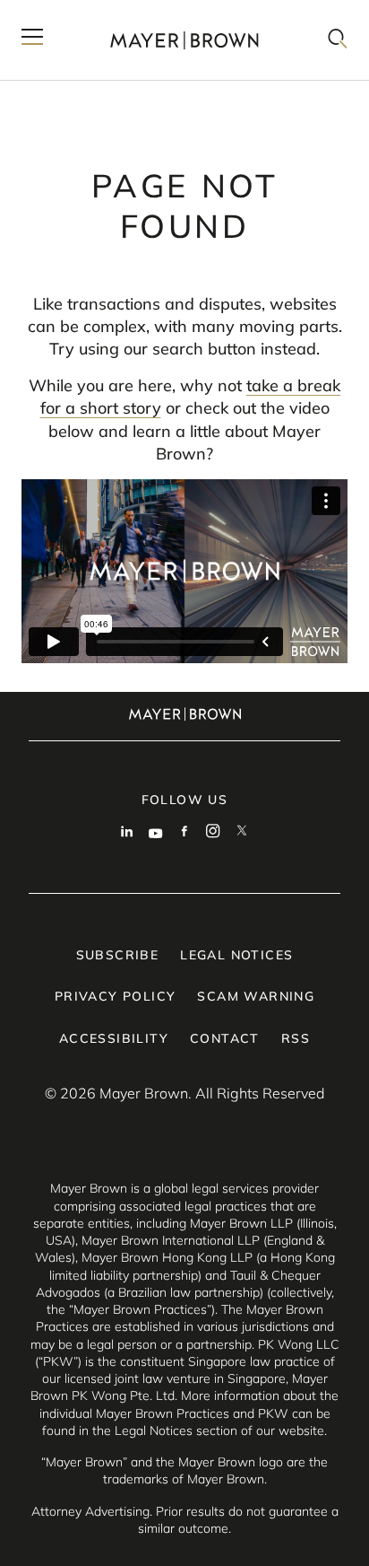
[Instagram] (213, 833)
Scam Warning (255, 996)
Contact (225, 1038)
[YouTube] (156, 833)
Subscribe (117, 955)
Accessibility (113, 1038)
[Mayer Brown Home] (184, 40)
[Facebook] (184, 833)
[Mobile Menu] (32, 40)
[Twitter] (242, 833)
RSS (295, 1038)
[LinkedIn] (127, 833)
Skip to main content (87, 14)
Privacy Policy (115, 996)
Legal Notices (236, 955)
